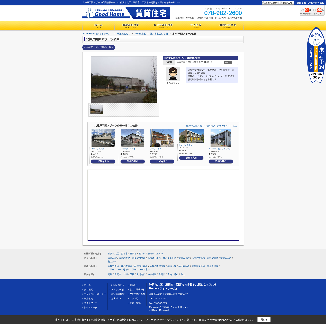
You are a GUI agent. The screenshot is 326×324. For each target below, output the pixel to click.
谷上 (183, 274)
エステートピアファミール (220, 149)
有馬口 (162, 274)
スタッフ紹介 (117, 289)
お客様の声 (116, 298)
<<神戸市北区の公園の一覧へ (98, 47)
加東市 (151, 253)
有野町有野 (124, 258)
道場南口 (141, 274)
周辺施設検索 (117, 294)
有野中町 (112, 258)
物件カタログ (90, 307)
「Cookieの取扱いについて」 (219, 320)
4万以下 (133, 285)
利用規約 (88, 298)
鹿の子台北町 (169, 258)
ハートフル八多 (97, 149)
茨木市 (159, 253)
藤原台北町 (183, 258)
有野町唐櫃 (212, 258)
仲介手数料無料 (137, 294)
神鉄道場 (152, 274)
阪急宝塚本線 (198, 266)
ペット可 (134, 298)
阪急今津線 (212, 266)
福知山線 (171, 266)
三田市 (133, 253)
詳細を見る (103, 161)
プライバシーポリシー (95, 294)
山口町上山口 (154, 258)
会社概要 (88, 289)
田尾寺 (117, 274)
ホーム (87, 285)
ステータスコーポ (128, 149)
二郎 (125, 274)
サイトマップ (90, 303)
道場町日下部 (138, 258)
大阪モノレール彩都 (118, 269)
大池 (169, 274)
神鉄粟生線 (183, 266)
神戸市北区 (113, 253)
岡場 (110, 274)
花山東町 (112, 261)
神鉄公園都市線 (157, 266)
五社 (132, 274)
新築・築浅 (135, 303)
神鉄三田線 (113, 266)
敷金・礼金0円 (137, 289)
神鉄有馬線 (126, 266)
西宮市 (124, 253)
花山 (176, 274)
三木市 (142, 253)
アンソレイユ (155, 149)
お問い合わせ (117, 285)
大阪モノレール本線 (140, 269)
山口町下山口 (198, 258)
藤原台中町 (225, 258)
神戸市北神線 (141, 266)
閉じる (264, 319)
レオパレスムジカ (186, 145)
